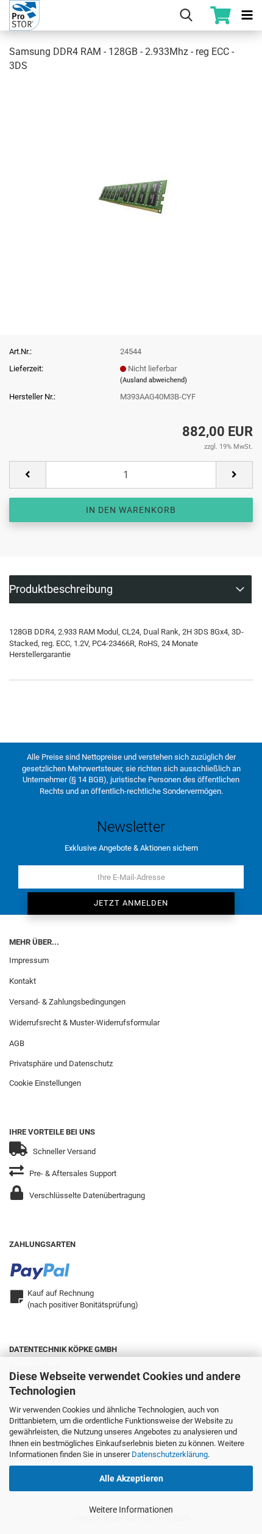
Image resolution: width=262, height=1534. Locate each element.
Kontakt (22, 981)
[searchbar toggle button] (186, 15)
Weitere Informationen (131, 1509)
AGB (16, 1043)
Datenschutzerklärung (170, 1454)
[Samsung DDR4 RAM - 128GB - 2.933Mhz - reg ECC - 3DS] (131, 175)
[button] (27, 475)
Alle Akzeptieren (131, 1478)
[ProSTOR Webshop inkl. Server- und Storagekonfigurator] (20, 15)
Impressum (29, 960)
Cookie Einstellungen (45, 1083)
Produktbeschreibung (61, 589)
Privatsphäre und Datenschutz (61, 1063)
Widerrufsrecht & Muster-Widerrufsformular (84, 1022)
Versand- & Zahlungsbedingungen (67, 1001)
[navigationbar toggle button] (247, 15)
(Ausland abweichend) (153, 380)
